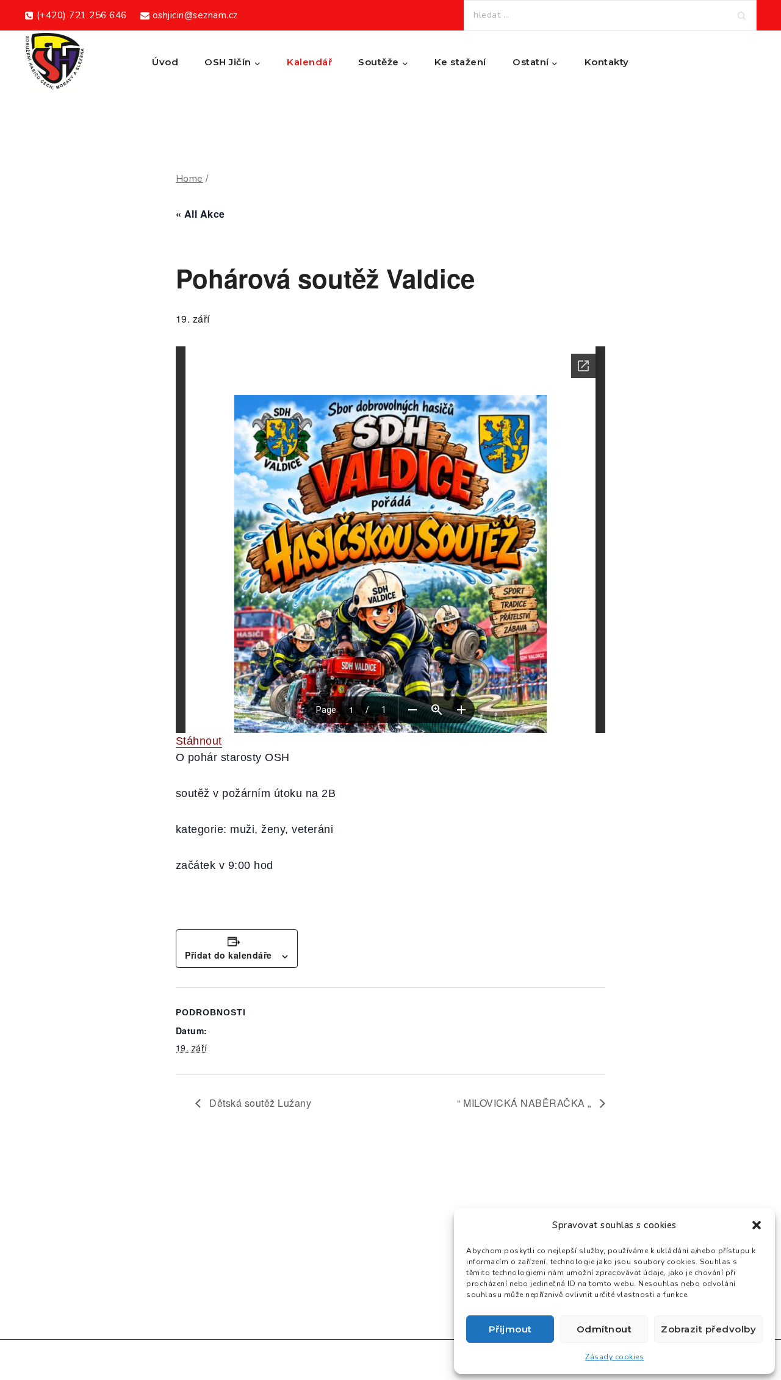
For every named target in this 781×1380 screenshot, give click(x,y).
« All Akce (200, 214)
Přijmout (510, 1329)
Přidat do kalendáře (228, 955)
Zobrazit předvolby (708, 1329)
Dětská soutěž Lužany (259, 1103)
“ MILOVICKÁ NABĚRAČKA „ (525, 1103)
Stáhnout (199, 741)
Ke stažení (460, 62)
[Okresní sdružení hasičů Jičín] (54, 62)
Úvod (165, 62)
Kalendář (309, 62)
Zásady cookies (614, 1357)
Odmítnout (604, 1329)
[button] (756, 1225)
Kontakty (607, 62)
